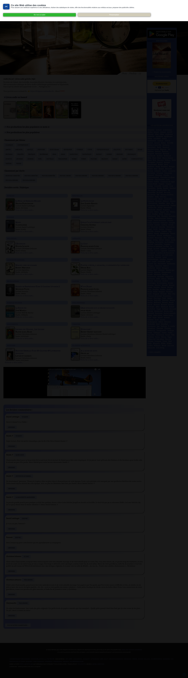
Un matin (25, 417)
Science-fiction (137, 159)
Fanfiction (74, 154)
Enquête (20, 154)
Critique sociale (103, 150)
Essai (54, 154)
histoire (11, 345)
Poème (74, 159)
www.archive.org (26, 664)
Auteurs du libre (97, 659)
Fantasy (99, 154)
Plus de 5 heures (98, 176)
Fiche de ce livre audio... (24, 210)
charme (76, 217)
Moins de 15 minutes (13, 176)
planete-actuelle (81, 345)
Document (129, 150)
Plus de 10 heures (114, 176)
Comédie (80, 150)
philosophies (78, 302)
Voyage (18, 164)
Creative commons (116, 659)
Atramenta (77, 659)
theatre (76, 324)
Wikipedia (48, 662)
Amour (8, 150)
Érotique (31, 154)
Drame (139, 150)
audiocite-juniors (15, 259)
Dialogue (117, 150)
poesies (10, 217)
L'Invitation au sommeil (23, 476)
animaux (76, 238)
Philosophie (62, 159)
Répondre (11, 427)
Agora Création (98, 664)
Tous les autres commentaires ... (18, 625)
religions (11, 238)
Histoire (120, 154)
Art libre (68, 659)
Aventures (41, 150)
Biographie (68, 150)
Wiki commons (38, 662)
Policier (94, 159)
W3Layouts (81, 664)
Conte (90, 150)
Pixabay (66, 662)
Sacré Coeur (20, 455)
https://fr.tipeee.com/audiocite (42, 91)
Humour (9, 159)
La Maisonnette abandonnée (25, 497)
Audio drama (54, 150)
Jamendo (166, 659)
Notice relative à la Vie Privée (43, 659)
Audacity (86, 659)
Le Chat (26, 556)
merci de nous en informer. (131, 650)
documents (12, 324)
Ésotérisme (44, 154)
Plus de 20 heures (12, 180)
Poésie (83, 159)
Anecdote (18, 150)
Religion (104, 159)
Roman (115, 159)
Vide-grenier (28, 580)
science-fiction (14, 302)
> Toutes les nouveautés (162, 72)
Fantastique (86, 154)
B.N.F (106, 659)
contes (75, 281)
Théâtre (8, 164)
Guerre (109, 154)
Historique (131, 154)
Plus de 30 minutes (48, 176)
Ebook (134, 659)
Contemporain (23, 145)
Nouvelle (50, 159)
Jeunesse (19, 159)
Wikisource (57, 662)
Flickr (140, 659)
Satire (124, 159)
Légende (30, 159)
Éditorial (9, 154)
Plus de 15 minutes (31, 176)
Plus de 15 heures (132, 176)
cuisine (75, 259)
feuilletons (13, 281)
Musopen (29, 662)
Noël (40, 159)
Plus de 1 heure (65, 176)
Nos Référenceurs (76, 662)
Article (30, 150)
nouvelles (77, 195)
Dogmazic (127, 659)
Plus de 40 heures (29, 180)
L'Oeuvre (25, 518)
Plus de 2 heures (81, 176)
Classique (9, 145)
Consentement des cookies (19, 659)
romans (10, 195)
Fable (63, 154)
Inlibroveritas (156, 659)
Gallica (147, 659)
